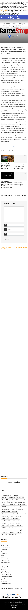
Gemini (14, 511)
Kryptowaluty (4, 566)
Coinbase (12, 504)
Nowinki (11, 523)
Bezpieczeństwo (5, 547)
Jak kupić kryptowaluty (7, 561)
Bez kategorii (4, 546)
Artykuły (17, 495)
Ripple (12, 525)
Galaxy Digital (6, 511)
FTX (13, 509)
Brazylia (22, 499)
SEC (4, 527)
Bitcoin (3, 567)
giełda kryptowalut (8, 513)
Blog (17, 36)
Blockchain (4, 549)
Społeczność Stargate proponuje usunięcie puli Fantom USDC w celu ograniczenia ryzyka (7, 184)
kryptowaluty (14, 518)
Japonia (5, 516)
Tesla (4, 532)
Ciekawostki (4, 553)
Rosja (19, 525)
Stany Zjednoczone (8, 530)
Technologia (4, 581)
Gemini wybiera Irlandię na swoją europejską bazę (18, 184)
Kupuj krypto (4, 571)
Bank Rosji (12, 497)
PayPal (5, 525)
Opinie (18, 523)
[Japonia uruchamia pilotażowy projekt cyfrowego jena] (20, 155)
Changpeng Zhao (20, 502)
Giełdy (2, 555)
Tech (18, 530)
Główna (3, 557)
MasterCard (6, 520)
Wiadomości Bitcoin (6, 583)
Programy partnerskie (6, 576)
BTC (4, 502)
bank (4, 497)
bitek (12, 36)
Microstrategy (17, 520)
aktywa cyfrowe (7, 495)
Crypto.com (22, 504)
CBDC (10, 502)
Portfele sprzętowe (6, 574)
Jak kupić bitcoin (5, 562)
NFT (4, 523)
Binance (20, 497)
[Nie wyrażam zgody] (26, 604)
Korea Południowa (15, 516)
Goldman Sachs (20, 513)
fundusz (20, 509)
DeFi (4, 506)
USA (19, 532)
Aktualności (4, 544)
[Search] (25, 17)
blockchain (14, 499)
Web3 (4, 534)
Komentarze (4, 564)
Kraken (5, 518)
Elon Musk (11, 506)
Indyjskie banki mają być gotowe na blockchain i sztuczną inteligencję (7, 166)
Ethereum (5, 509)
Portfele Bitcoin (5, 573)
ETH (19, 506)
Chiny (4, 504)
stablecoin (12, 527)
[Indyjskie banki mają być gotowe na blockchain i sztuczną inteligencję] (7, 155)
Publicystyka (4, 578)
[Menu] (2, 17)
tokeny (12, 532)
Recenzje (3, 580)
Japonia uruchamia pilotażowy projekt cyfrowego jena (19, 166)
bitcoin (5, 499)
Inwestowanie (4, 559)
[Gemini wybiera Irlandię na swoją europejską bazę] (20, 173)
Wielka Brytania (13, 534)
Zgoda (14, 607)
